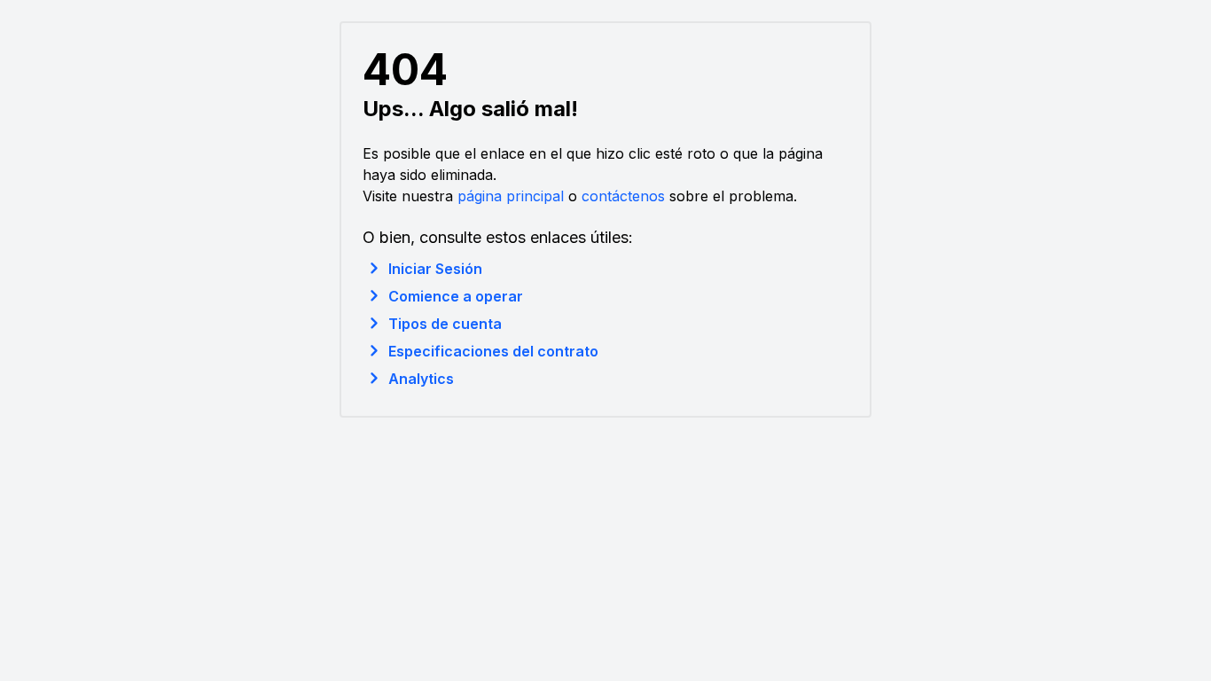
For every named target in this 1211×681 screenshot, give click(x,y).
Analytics (421, 378)
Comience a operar (455, 296)
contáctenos (623, 196)
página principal (510, 196)
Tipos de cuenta (445, 324)
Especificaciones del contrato (493, 351)
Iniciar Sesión (435, 269)
